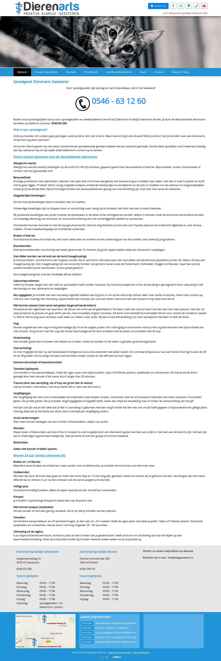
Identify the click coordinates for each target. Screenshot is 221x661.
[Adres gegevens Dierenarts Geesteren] (189, 6)
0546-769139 (87, 569)
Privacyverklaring (141, 652)
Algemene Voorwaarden (119, 652)
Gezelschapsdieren (46, 72)
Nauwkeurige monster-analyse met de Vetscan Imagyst (125, 641)
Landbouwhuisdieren (119, 72)
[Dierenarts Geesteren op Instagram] (181, 6)
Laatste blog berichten (95, 617)
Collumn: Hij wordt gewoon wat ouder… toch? (120, 637)
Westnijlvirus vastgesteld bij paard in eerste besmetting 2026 (129, 623)
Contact (159, 72)
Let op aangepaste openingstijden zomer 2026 (121, 632)
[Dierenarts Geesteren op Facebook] (173, 6)
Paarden (71, 72)
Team (143, 72)
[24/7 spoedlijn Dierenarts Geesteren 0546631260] (204, 6)
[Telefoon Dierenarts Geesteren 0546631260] (196, 6)
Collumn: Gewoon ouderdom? (112, 627)
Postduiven (91, 72)
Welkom (22, 72)
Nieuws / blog (180, 72)
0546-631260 (24, 569)
